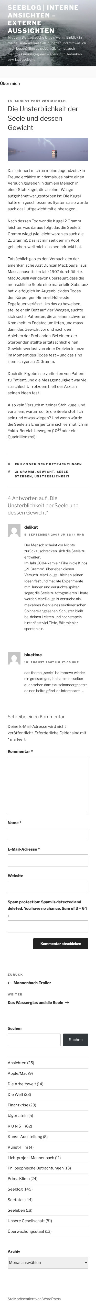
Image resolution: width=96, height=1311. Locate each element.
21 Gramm (25, 472)
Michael (59, 101)
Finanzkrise (18, 1105)
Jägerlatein (18, 1115)
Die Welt (15, 1094)
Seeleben (16, 1210)
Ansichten (17, 1063)
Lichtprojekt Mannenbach (31, 1158)
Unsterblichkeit (52, 476)
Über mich (10, 83)
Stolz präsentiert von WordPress (34, 1299)
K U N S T (16, 1126)
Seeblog (15, 1189)
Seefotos (16, 1200)
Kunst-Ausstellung (25, 1136)
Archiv (14, 1251)
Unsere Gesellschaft (26, 1221)
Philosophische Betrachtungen (48, 464)
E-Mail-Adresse (24, 849)
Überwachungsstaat (26, 1231)
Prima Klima (19, 1178)
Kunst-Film (18, 1147)
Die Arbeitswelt (22, 1084)
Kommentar (20, 751)
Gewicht (46, 472)
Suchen (15, 1028)
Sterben (23, 476)
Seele (63, 472)
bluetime (33, 654)
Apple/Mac (17, 1073)
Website (15, 875)
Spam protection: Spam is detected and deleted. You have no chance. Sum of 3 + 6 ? (47, 905)
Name (14, 822)
